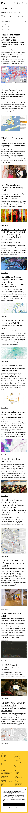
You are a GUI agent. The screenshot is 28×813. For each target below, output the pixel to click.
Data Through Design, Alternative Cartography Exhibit (12, 187)
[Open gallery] (14, 74)
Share (5, 27)
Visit (17, 763)
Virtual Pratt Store (18, 787)
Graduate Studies (4, 776)
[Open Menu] (26, 3)
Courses (3, 777)
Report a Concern (18, 777)
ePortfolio (17, 772)
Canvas (16, 773)
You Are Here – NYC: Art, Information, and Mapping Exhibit (13, 563)
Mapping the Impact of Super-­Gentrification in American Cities (11, 37)
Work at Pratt (3, 785)
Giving (2, 784)
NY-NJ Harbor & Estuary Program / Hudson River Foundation (12, 279)
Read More (4, 86)
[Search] (23, 3)
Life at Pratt (3, 778)
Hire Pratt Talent (4, 787)
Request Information (17, 756)
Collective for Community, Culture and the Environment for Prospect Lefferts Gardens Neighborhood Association (13, 505)
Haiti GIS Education (10, 665)
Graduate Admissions (5, 773)
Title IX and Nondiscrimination (7, 781)
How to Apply (4, 756)
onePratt (16, 774)
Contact (5, 763)
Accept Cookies (14, 804)
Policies (16, 776)
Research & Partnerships (6, 12)
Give (16, 3)
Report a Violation (18, 778)
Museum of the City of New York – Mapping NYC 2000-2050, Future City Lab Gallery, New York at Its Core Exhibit (13, 234)
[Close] (25, 789)
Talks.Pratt (17, 781)
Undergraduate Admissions (6, 772)
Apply (20, 3)
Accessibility (3, 780)
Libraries (16, 785)
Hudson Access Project (11, 90)
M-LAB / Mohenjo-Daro (11, 365)
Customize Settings (14, 807)
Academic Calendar (19, 784)
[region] (14, 799)
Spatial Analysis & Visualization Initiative (10, 16)
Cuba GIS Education (10, 459)
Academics (3, 774)
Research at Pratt (17, 12)
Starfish (16, 780)
